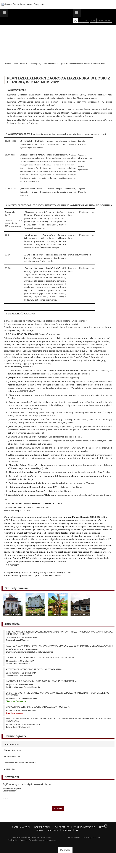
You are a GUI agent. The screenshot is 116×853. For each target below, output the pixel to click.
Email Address (9, 791)
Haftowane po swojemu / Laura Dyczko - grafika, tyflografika (41, 681)
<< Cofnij (9, 59)
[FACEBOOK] (106, 826)
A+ (86, 20)
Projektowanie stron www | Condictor (84, 837)
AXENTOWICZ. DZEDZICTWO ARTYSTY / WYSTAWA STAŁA (34, 669)
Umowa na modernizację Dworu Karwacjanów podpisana (37, 707)
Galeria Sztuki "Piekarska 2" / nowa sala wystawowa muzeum (40, 657)
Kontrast (104, 20)
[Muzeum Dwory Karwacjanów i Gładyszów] (23, 4)
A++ (93, 20)
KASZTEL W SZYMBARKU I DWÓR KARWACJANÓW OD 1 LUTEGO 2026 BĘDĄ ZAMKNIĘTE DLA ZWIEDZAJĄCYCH (59, 646)
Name (6, 799)
